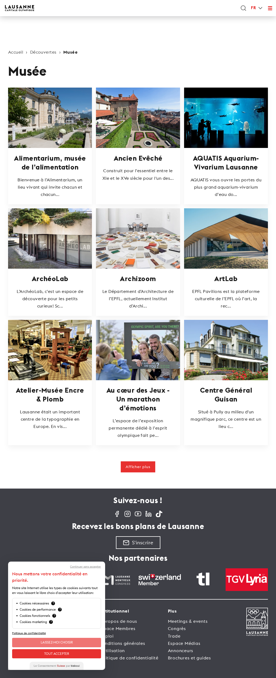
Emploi (106, 636)
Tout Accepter (56, 654)
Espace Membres (117, 628)
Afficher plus (138, 466)
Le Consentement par (57, 665)
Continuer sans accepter (85, 566)
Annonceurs (181, 650)
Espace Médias (184, 643)
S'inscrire (142, 542)
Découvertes (43, 52)
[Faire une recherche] (243, 8)
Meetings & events (188, 621)
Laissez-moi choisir (57, 642)
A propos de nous (118, 621)
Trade (174, 636)
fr (253, 8)
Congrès (177, 628)
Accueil (15, 52)
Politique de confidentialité (128, 657)
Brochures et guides (189, 657)
